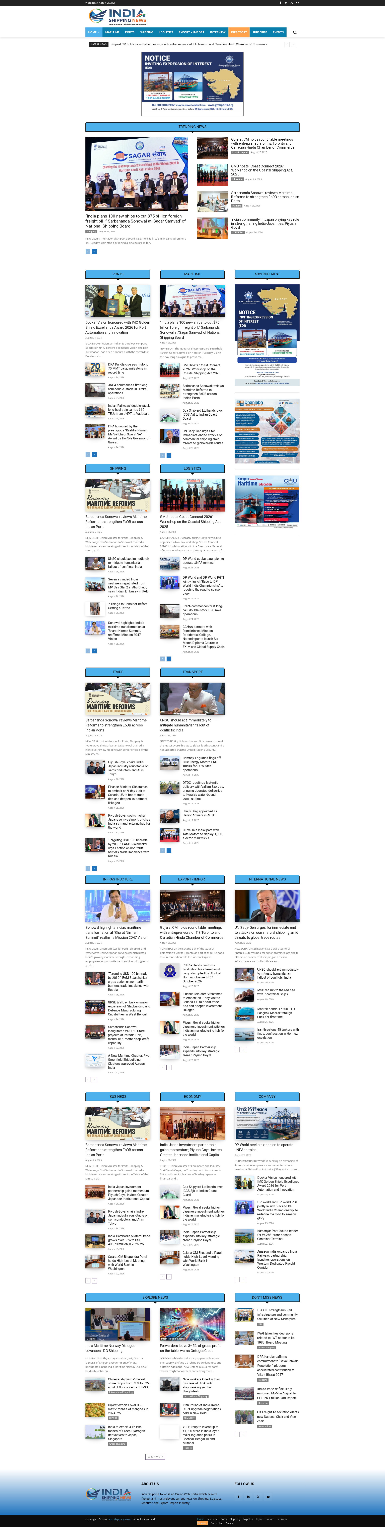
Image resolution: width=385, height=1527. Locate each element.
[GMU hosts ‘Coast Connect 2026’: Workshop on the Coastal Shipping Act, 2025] (212, 175)
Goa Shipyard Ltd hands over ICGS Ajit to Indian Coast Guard (203, 414)
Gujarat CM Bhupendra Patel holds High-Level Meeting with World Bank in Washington (127, 1263)
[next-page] (94, 251)
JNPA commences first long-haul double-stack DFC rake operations (128, 389)
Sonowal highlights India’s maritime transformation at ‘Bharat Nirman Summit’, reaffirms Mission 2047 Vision (126, 631)
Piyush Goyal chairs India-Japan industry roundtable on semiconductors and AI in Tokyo (128, 768)
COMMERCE (237, 232)
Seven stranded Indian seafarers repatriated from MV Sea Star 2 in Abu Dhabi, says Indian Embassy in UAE (128, 585)
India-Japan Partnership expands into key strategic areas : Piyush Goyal (201, 1051)
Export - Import (240, 152)
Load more (154, 1456)
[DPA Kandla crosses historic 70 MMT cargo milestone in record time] (95, 369)
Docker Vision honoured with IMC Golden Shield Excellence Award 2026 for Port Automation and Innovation (117, 327)
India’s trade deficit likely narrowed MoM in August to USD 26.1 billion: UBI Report (276, 1393)
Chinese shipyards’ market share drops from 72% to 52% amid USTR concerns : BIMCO (129, 1383)
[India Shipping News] (117, 17)
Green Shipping (117, 1443)
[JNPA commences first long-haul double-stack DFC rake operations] (95, 390)
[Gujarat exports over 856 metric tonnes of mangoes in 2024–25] (95, 1410)
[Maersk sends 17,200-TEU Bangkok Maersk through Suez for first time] (244, 1014)
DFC (260, 1324)
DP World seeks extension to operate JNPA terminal (203, 561)
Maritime (236, 205)
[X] (291, 3)
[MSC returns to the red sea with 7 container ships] (244, 995)
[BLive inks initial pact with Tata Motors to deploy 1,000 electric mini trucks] (169, 835)
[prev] (287, 44)
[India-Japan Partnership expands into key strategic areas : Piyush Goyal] (169, 1052)
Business (118, 1096)
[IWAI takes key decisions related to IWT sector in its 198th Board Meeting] (244, 1338)
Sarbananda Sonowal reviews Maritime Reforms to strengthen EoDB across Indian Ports (265, 197)
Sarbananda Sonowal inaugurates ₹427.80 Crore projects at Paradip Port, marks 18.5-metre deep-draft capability (128, 1035)
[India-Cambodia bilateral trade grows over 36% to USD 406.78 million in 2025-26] (95, 1241)
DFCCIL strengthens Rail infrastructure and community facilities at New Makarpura (277, 1314)
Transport (192, 672)
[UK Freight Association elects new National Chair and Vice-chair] (244, 1417)
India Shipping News (119, 1519)
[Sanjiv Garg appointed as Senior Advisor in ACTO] (169, 816)
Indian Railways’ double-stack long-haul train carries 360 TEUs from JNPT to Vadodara (129, 410)
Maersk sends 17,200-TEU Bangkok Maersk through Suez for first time (276, 1013)
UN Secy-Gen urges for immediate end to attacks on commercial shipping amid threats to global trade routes (203, 437)
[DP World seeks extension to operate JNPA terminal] (169, 563)
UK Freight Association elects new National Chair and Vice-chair (278, 1416)
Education (237, 179)
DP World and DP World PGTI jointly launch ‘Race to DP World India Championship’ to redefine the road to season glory (203, 585)
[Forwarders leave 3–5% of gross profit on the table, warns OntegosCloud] (192, 1324)
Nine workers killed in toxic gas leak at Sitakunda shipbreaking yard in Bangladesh (202, 1385)
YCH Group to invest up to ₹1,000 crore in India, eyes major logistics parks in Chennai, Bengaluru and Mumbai (201, 1435)
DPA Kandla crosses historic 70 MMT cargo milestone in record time (128, 368)
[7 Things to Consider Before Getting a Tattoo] (95, 609)
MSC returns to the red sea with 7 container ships (276, 992)
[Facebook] (280, 3)
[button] (295, 32)
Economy (192, 1096)
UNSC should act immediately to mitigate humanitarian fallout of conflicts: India (129, 563)
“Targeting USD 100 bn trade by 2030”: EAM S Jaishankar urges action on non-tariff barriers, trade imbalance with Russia (128, 848)
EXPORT (113, 1418)
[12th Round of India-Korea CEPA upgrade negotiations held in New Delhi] (169, 1410)
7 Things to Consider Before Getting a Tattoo (128, 606)
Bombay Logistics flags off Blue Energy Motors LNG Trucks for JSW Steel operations (202, 764)
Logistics (192, 468)
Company (267, 1096)
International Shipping (173, 1338)
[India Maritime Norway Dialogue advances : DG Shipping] (117, 1324)
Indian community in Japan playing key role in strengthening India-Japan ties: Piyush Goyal (265, 223)
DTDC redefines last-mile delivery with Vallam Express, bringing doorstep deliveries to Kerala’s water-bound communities (203, 791)
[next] (293, 44)
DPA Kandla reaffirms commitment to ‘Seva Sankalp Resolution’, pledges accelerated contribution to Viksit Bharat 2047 (278, 1366)
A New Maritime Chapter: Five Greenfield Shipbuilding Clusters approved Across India (129, 1062)
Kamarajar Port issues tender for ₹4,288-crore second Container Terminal (277, 1235)
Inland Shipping (266, 1347)
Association (264, 1426)
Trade (117, 672)
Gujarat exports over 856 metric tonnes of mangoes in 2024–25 (128, 1409)
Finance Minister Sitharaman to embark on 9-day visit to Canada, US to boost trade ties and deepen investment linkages (128, 795)
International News (267, 879)
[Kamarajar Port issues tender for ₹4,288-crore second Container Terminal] (244, 1236)
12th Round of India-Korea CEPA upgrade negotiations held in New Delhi (202, 1409)
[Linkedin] (286, 3)
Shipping (91, 231)
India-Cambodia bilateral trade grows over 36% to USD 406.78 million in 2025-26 (129, 1240)
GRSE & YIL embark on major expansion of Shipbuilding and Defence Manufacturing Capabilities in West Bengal (129, 1008)
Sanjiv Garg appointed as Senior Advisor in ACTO (200, 813)
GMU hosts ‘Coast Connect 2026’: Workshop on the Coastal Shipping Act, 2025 (163, 44)
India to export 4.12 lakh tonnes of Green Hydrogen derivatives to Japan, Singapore (126, 1433)
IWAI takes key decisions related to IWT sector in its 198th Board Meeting (276, 1338)
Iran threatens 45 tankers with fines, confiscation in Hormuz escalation (278, 1033)
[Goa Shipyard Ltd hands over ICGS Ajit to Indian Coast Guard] (169, 415)
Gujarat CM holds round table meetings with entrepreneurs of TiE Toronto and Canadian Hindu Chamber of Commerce (263, 143)
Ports (118, 274)
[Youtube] (297, 3)
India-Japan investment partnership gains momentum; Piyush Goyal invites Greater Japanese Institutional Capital (129, 1193)
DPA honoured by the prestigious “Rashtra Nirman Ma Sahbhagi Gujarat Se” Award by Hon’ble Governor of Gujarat (129, 434)
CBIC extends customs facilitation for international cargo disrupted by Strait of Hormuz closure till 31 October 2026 (202, 973)
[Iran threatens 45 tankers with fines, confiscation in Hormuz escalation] (244, 1034)
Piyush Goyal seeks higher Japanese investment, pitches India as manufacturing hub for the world (129, 821)
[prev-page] (87, 251)
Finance (188, 1447)
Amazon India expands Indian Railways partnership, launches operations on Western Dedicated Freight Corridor (277, 1259)
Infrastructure (118, 879)
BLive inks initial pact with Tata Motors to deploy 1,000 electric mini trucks (202, 834)
